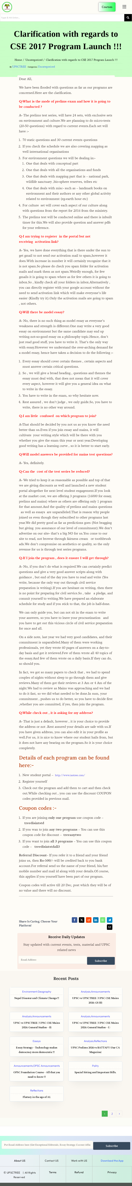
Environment (29, 991)
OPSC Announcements (46, 1065)
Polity (95, 1065)
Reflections (100, 1041)
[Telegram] (109, 920)
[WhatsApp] (102, 920)
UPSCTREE (19, 66)
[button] (124, 7)
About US (19, 1160)
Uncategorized (46, 66)
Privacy (112, 1172)
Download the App (112, 1160)
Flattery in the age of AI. (37, 1097)
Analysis (85, 991)
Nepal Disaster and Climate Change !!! (36, 998)
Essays (37, 1041)
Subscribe (101, 961)
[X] (81, 920)
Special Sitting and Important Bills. (95, 1072)
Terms (53, 1172)
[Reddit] (88, 920)
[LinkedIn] (95, 920)
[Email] (109, 927)
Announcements (100, 991)
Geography (44, 991)
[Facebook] (74, 920)
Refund (79, 1172)
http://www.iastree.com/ (70, 775)
